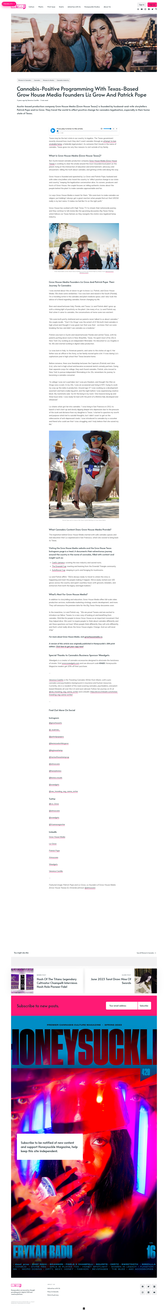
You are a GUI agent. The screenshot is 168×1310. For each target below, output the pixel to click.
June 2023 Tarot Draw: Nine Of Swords (111, 981)
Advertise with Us (74, 7)
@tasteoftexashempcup (59, 757)
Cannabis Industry (63, 80)
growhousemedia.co (93, 637)
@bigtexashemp (56, 750)
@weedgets (54, 784)
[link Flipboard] (154, 1286)
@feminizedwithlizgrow (59, 743)
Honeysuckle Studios (92, 7)
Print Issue (51, 7)
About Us (107, 7)
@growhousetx (55, 723)
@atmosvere (54, 764)
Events (61, 7)
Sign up (152, 5)
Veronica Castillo (33, 100)
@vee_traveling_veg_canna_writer (63, 692)
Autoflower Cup (58, 570)
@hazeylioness (110, 271)
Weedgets (53, 864)
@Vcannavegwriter (57, 824)
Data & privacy (53, 1295)
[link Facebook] (149, 9)
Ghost (28, 1303)
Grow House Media (57, 837)
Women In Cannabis (24, 80)
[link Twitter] (152, 9)
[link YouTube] (142, 9)
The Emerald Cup (59, 566)
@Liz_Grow (54, 804)
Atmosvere (53, 857)
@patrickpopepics (56, 736)
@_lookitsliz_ (54, 730)
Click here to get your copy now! (70, 646)
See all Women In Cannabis (145, 953)
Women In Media (48, 80)
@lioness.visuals (84, 272)
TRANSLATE (9, 4)
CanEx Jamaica (58, 562)
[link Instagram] (145, 9)
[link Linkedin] (148, 1292)
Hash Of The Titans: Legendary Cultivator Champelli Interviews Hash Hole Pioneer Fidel (57, 983)
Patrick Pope (54, 850)
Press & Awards (53, 1292)
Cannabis (37, 80)
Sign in (141, 5)
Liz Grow (53, 844)
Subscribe (144, 1005)
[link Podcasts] (138, 9)
